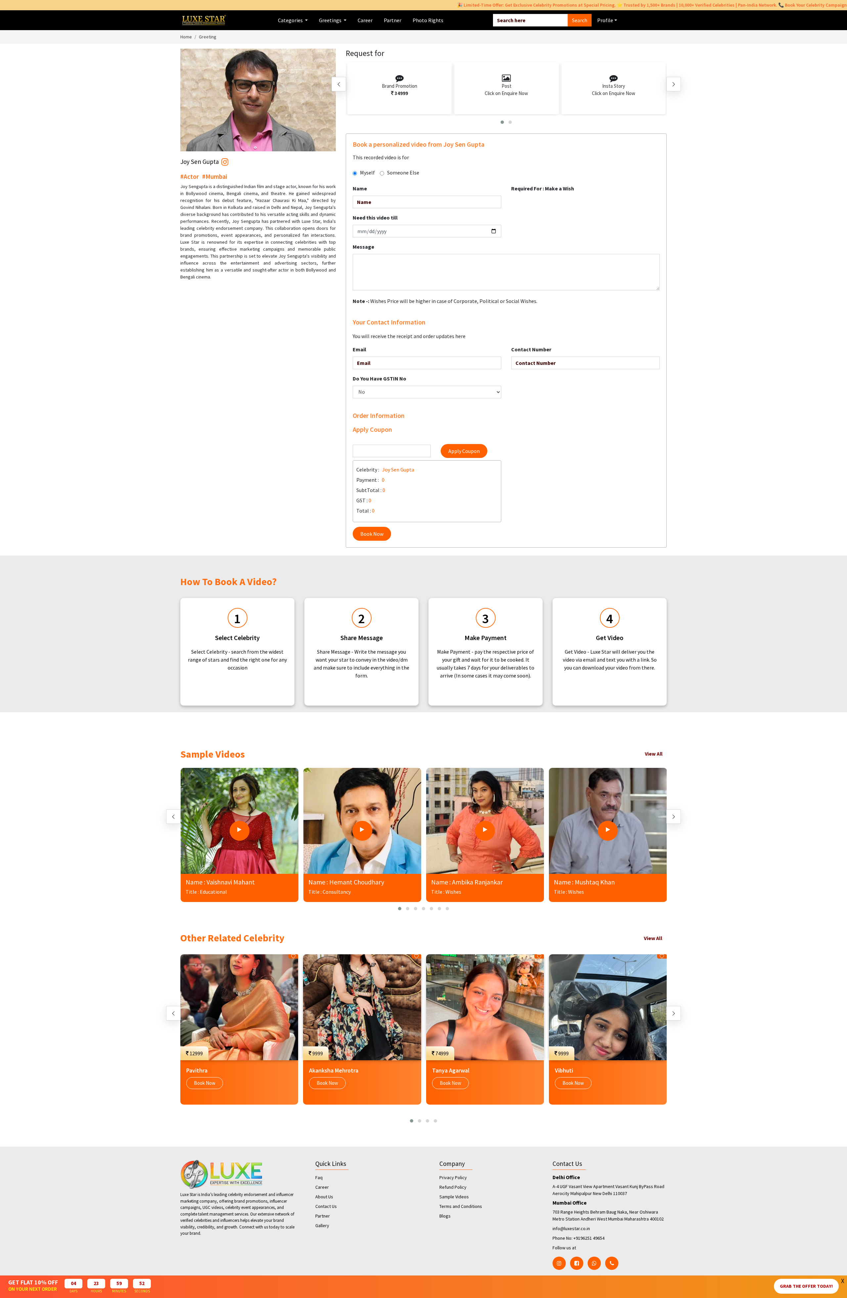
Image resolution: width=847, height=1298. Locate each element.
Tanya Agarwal (450, 1070)
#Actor (189, 176)
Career (365, 20)
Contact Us (326, 1206)
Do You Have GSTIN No (379, 378)
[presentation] (339, 84)
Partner (392, 20)
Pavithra (196, 1070)
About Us (324, 1197)
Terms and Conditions (460, 1206)
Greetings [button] (330, 20)
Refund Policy (453, 1187)
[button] (502, 122)
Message (363, 246)
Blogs (445, 1216)
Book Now (371, 533)
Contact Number (531, 349)
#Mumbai (214, 176)
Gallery (322, 1225)
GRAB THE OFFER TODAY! (806, 1286)
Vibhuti (564, 1070)
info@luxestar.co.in (571, 1228)
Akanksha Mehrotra (333, 1070)
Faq (319, 1177)
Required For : (542, 188)
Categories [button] (291, 20)
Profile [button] (605, 20)
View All (653, 754)
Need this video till (375, 217)
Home (186, 37)
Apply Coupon (464, 451)
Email (359, 349)
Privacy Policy (453, 1177)
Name (360, 188)
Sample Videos (454, 1197)
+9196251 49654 (588, 1238)
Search (579, 20)
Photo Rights (428, 20)
